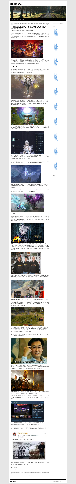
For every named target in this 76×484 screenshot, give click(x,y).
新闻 (15, 19)
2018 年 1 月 (56, 102)
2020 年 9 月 (56, 73)
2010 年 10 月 (56, 172)
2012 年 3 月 (56, 171)
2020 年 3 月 (56, 77)
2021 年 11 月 (56, 60)
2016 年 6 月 (56, 122)
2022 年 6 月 (56, 52)
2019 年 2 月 (56, 88)
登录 (54, 176)
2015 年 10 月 (56, 131)
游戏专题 (25, 472)
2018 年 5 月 (56, 97)
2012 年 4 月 (56, 170)
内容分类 (18, 472)
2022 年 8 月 (56, 50)
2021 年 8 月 (56, 63)
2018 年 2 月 (56, 101)
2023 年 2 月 (56, 44)
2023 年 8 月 (56, 37)
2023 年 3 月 (56, 43)
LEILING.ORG (16, 4)
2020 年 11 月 (56, 72)
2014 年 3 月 (56, 148)
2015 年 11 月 (56, 130)
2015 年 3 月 (56, 137)
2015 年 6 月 (56, 134)
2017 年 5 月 (56, 110)
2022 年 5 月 (56, 53)
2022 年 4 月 (56, 54)
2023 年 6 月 (56, 39)
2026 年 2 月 (56, 27)
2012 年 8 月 (56, 166)
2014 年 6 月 (56, 145)
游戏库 (28, 472)
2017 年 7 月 (56, 108)
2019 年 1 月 (56, 89)
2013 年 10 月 (56, 152)
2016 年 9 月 (56, 119)
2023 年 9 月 (56, 36)
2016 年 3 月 (56, 125)
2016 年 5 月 (56, 123)
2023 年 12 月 (56, 33)
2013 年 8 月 (56, 154)
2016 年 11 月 (56, 117)
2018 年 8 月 (56, 94)
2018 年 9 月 (56, 93)
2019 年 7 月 (56, 83)
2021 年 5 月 (56, 66)
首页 (12, 19)
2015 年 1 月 (56, 139)
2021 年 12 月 (56, 59)
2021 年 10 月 (56, 61)
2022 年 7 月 (56, 51)
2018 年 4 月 (56, 98)
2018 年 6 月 (56, 96)
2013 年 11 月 (56, 151)
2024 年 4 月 (56, 29)
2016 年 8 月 (56, 120)
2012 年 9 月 (56, 165)
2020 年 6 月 (56, 74)
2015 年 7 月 (56, 133)
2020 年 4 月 (56, 76)
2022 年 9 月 (56, 49)
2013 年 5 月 (56, 157)
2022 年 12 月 (56, 46)
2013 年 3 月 (56, 160)
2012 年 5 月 (56, 169)
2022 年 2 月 (56, 57)
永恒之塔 (22, 472)
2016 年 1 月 (56, 127)
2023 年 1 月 (56, 45)
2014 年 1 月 (56, 150)
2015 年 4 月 (56, 136)
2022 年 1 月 (56, 58)
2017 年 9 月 (56, 106)
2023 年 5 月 (56, 41)
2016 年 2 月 (56, 126)
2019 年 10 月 (56, 80)
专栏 (23, 19)
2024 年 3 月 (56, 30)
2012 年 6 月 (56, 168)
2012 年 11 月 (56, 163)
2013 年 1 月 (56, 161)
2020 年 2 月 (56, 78)
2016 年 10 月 (56, 118)
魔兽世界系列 (36, 472)
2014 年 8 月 (56, 142)
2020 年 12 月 (56, 71)
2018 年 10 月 (56, 92)
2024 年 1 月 (56, 32)
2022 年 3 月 (56, 56)
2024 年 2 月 (56, 31)
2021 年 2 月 (56, 68)
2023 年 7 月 (56, 38)
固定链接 (44, 472)
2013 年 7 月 (56, 155)
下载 (17, 19)
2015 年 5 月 (56, 135)
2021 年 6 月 (56, 65)
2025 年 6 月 (56, 28)
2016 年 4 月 (56, 124)
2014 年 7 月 (56, 143)
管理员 (20, 28)
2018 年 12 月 (56, 90)
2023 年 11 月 (56, 34)
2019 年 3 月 (56, 87)
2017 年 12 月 (56, 103)
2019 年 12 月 (56, 79)
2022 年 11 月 (56, 47)
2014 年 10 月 (56, 140)
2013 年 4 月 (56, 158)
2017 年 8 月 (56, 107)
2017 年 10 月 (56, 105)
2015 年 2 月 (56, 138)
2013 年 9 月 (56, 153)
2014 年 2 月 (56, 149)
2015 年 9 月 (56, 132)
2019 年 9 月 (56, 81)
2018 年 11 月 (56, 91)
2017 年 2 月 (56, 113)
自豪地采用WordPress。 (57, 481)
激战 (30, 472)
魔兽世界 (32, 472)
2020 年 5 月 (56, 75)
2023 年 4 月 (56, 42)
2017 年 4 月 (56, 111)
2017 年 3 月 (56, 112)
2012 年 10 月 (56, 164)
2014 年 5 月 (56, 146)
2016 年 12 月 (56, 116)
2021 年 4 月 (56, 67)
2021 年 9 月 (56, 62)
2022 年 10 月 (56, 48)
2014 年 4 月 (56, 147)
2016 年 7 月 (56, 121)
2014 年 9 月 (56, 141)
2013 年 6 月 (56, 156)
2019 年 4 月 (56, 86)
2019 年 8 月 (56, 82)
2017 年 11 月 (56, 104)
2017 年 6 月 (56, 109)
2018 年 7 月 (56, 95)
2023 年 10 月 (56, 35)
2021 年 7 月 (56, 64)
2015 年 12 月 (56, 128)
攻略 (20, 19)
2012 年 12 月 (56, 162)
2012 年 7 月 (56, 167)
